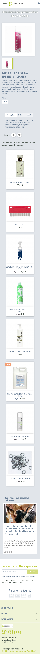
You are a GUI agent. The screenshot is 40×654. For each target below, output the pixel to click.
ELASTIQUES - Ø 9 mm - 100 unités (20, 479)
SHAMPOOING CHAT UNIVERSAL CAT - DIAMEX (20, 310)
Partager (13, 135)
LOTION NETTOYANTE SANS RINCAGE (20, 352)
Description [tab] (11, 115)
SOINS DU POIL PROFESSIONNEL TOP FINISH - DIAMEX (20, 268)
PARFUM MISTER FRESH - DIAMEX (20, 182)
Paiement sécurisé (20, 591)
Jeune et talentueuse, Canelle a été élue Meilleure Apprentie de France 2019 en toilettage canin (19, 528)
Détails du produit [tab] (24, 115)
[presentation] (2, 530)
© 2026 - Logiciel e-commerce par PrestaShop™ (19, 651)
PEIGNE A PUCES (20, 225)
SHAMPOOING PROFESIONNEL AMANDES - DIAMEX (20, 395)
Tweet (19, 135)
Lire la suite (8, 551)
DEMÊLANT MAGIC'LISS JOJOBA (20, 436)
